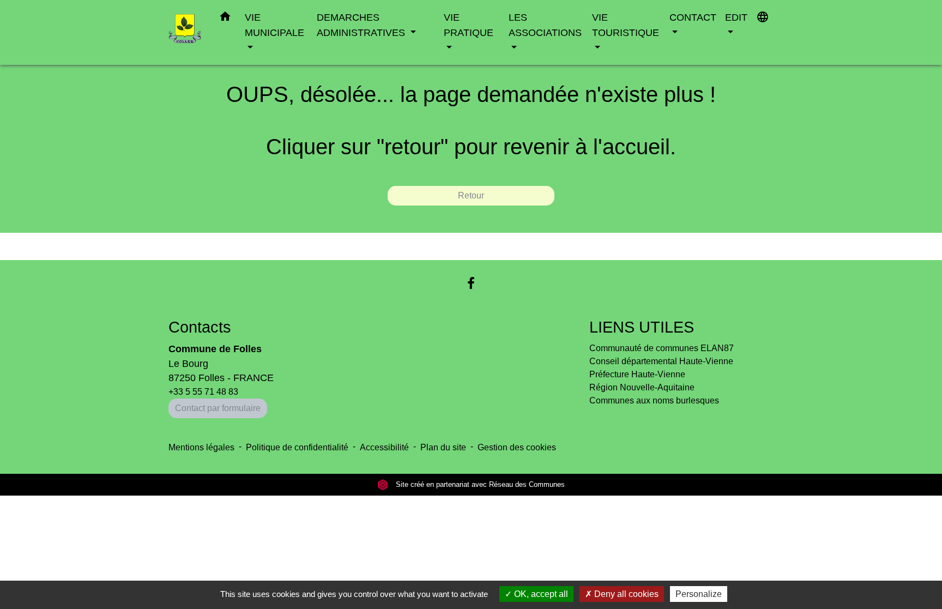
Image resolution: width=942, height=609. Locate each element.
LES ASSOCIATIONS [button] (545, 24)
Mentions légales (201, 447)
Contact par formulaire (218, 408)
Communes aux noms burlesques (654, 400)
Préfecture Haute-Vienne (637, 374)
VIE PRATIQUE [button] (468, 24)
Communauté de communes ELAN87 (661, 348)
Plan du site (443, 447)
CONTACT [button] (692, 17)
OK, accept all (540, 594)
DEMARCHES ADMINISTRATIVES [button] (362, 24)
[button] (225, 18)
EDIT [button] (736, 17)
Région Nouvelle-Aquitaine (642, 387)
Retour (471, 195)
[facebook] (471, 283)
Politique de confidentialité (297, 447)
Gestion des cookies (517, 447)
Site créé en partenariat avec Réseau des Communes (479, 484)
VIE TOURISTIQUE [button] (625, 24)
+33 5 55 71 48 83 (203, 391)
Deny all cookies (625, 594)
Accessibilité (384, 447)
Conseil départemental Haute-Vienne (661, 361)
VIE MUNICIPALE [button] (274, 24)
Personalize (698, 594)
